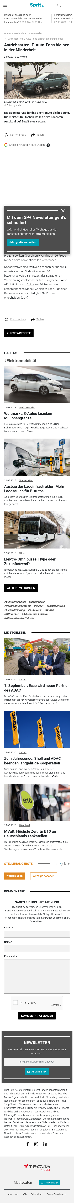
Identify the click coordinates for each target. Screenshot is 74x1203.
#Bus (21, 553)
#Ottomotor (11, 614)
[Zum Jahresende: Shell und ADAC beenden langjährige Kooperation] (37, 729)
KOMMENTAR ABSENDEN (37, 1015)
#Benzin (49, 610)
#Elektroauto (37, 601)
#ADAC (23, 679)
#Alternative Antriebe (35, 614)
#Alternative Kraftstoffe (19, 618)
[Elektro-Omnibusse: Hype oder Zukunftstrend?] (37, 530)
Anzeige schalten (43, 876)
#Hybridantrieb (55, 606)
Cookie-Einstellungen (56, 1194)
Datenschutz (37, 1194)
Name (7, 942)
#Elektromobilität (20, 360)
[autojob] (62, 863)
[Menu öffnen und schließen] (6, 5)
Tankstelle (36, 33)
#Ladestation (26, 480)
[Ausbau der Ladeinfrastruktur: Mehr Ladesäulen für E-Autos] (37, 457)
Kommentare (18, 134)
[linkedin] (45, 1143)
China (30, 284)
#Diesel (38, 606)
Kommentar (10, 956)
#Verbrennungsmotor (17, 606)
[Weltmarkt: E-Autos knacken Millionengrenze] (37, 384)
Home (7, 33)
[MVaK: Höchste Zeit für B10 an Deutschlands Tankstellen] (37, 802)
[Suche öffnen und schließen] (58, 5)
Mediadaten (23, 1183)
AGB (25, 1194)
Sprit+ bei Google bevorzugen (27, 144)
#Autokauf (34, 610)
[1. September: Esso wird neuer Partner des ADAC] (37, 656)
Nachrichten (20, 33)
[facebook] (28, 1144)
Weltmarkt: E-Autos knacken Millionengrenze (28, 415)
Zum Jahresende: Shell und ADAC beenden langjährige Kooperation (32, 760)
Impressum (13, 1194)
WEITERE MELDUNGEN (21, 588)
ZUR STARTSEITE (19, 333)
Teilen (40, 134)
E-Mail (7, 927)
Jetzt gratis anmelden (22, 242)
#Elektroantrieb (27, 407)
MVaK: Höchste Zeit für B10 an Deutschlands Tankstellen (30, 833)
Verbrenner (49, 260)
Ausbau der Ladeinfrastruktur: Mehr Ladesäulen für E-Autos (34, 488)
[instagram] (36, 1144)
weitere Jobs (15, 875)
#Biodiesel (24, 825)
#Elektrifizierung (14, 610)
